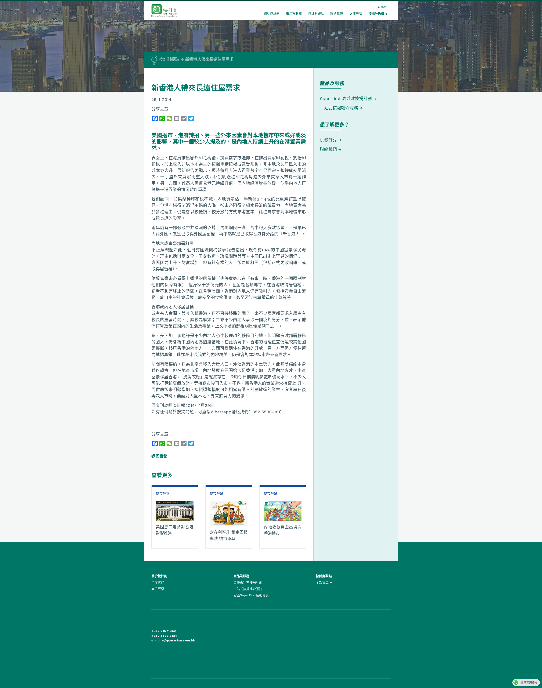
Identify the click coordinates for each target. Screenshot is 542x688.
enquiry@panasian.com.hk (173, 640)
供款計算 (328, 139)
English (382, 6)
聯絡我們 (336, 14)
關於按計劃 (271, 14)
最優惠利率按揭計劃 (248, 583)
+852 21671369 (163, 631)
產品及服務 (294, 14)
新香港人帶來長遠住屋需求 (209, 59)
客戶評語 (157, 589)
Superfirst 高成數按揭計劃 (346, 98)
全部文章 (322, 583)
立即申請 (355, 14)
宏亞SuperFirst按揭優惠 (251, 595)
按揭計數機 (376, 14)
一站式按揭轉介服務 (339, 108)
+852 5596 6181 (164, 636)
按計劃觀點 (316, 14)
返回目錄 (159, 456)
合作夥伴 (157, 583)
